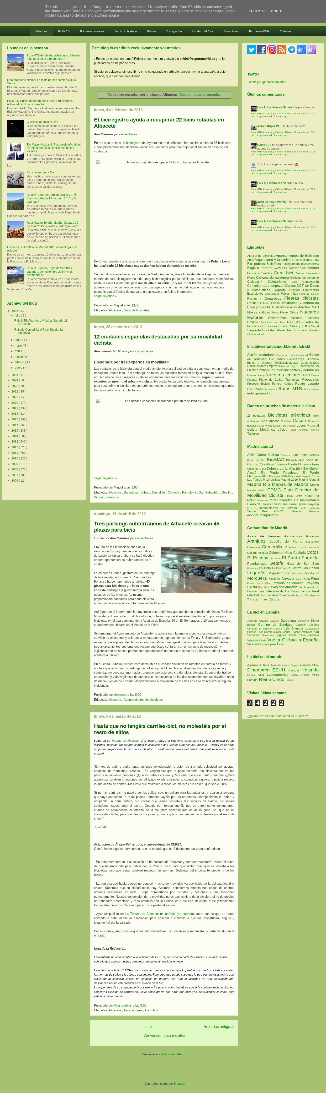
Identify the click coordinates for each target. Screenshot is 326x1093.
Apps (251, 260)
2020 (15, 402)
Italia (262, 674)
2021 (15, 397)
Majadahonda (280, 573)
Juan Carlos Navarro (271, 202)
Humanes (253, 568)
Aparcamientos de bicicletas (143, 699)
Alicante (264, 620)
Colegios (285, 31)
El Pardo (311, 472)
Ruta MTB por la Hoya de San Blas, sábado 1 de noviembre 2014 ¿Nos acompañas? (50, 272)
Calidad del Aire (202, 31)
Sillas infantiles (299, 429)
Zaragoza (112, 497)
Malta (295, 674)
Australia (276, 665)
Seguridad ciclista (261, 330)
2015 (15, 430)
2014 (15, 436)
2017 (15, 419)
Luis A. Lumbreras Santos (275, 107)
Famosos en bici (309, 293)
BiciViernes (295, 359)
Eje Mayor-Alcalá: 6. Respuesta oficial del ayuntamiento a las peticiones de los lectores (54, 148)
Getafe (277, 563)
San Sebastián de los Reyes (279, 591)
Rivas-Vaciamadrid (284, 587)
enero (19, 367)
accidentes (312, 330)
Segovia (282, 635)
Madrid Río (259, 484)
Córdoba (174, 492)
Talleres (280, 330)
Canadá (306, 665)
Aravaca (286, 455)
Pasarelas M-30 (267, 500)
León (261, 631)
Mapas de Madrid (291, 484)
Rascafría (263, 587)
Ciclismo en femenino (304, 277)
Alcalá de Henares (265, 536)
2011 (15, 452)
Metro (314, 485)
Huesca (252, 631)
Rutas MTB (290, 388)
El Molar (276, 558)
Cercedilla (273, 546)
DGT (301, 285)
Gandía (278, 628)
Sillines (315, 429)
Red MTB (296, 322)
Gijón (287, 628)
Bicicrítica (275, 264)
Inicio (148, 1027)
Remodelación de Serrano (279, 508)
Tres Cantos (270, 599)
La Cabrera (279, 568)
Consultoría (231, 31)
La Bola (265, 568)
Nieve (284, 312)
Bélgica (295, 665)
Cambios (286, 421)
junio (18, 340)
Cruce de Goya (288, 366)
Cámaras (313, 421)
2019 (15, 408)
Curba (114, 551)
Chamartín (281, 464)
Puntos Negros (282, 383)
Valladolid (253, 640)
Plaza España (298, 504)
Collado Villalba (258, 552)
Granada (298, 628)
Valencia (313, 635)
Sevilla (227, 492)
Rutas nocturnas (275, 326)
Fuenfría (310, 557)
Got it (276, 11)
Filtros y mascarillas (269, 425)
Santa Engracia (309, 508)
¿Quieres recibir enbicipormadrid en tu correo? (277, 716)
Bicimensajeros (310, 263)
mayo (19, 345)
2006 (15, 480)
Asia (267, 665)
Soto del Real (270, 595)
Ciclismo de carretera (273, 277)
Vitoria (99, 497)
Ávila (280, 644)
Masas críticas (259, 312)
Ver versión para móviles (164, 1035)
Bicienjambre (292, 264)
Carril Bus (267, 273)
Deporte (281, 290)
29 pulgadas (256, 415)
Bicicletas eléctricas (289, 415)
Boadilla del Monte (287, 541)
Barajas (314, 454)
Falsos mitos (290, 293)
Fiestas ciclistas (301, 298)
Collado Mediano (309, 547)
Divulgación (174, 31)
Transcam (254, 599)
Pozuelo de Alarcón (289, 583)
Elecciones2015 (308, 366)
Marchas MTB (308, 307)
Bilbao (145, 492)
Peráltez (252, 379)
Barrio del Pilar (257, 460)
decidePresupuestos (262, 515)
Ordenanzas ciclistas (287, 318)
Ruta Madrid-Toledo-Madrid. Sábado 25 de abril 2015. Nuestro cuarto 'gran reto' (52, 224)
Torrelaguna (312, 595)
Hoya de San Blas (302, 563)
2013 (15, 441)
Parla (307, 578)
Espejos (252, 425)
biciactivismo (311, 389)
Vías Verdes (255, 644)
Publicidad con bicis (273, 322)
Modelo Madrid (257, 490)
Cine (297, 281)
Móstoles (275, 578)
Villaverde (313, 511)
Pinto (315, 578)
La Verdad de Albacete (123, 740)
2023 (15, 386)
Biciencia (313, 359)
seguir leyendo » (105, 296)
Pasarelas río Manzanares (298, 500)
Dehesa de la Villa (281, 468)
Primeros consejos (92, 31)
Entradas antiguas (219, 1027)
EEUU (280, 669)
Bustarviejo (312, 541)
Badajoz (275, 621)
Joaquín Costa (310, 476)
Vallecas (299, 511)
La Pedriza (295, 568)
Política (253, 322)
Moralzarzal (312, 573)
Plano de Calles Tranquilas (279, 379)
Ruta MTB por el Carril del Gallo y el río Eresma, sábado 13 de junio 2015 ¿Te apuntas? (52, 198)
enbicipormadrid (259, 393)
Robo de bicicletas (136, 310)
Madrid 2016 (290, 479)
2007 (15, 475)
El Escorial (259, 557)
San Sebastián (209, 492)
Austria (286, 665)
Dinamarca (259, 669)
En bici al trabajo (126, 31)
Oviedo (296, 631)
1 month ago (281, 116)
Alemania (255, 665)
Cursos (291, 285)
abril (18, 351)
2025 (15, 375)
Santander (269, 635)
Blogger (179, 1083)
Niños (295, 312)
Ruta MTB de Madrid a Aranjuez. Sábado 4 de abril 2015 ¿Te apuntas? (53, 57)
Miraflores (298, 573)
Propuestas (310, 379)
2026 (15, 310)
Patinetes (313, 318)
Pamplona (189, 492)
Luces (301, 425)
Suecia (290, 680)
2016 (15, 425)
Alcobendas (295, 536)
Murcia (268, 631)
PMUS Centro (311, 375)
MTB (271, 307)
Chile (315, 665)
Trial (290, 330)
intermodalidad (255, 334)
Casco (299, 273)
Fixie (284, 425)
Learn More (256, 11)
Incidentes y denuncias (300, 303)
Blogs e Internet (260, 268)
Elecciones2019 (279, 476)
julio (18, 315)
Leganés (257, 572)
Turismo (299, 330)
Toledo (303, 635)
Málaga (278, 631)
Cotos (313, 552)
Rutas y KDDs (300, 326)
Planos (151, 31)
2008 (15, 469)
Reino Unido (272, 679)
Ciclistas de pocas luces (42, 122)
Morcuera (258, 578)
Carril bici (151, 1010)
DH (307, 285)
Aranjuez (258, 541)
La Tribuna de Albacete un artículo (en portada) (160, 914)
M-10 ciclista (272, 479)
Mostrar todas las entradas (200, 94)
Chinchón (292, 547)
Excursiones (256, 293)
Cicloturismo (280, 281)
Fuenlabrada (258, 563)
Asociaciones (133, 1010)
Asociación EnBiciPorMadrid (292, 355)
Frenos (291, 425)
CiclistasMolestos (286, 362)
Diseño (296, 290)
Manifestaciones (286, 307)
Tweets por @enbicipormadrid (266, 82)
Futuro (265, 303)
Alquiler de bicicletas (261, 255)
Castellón (159, 492)
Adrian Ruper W (268, 126)
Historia (276, 303)
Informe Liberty (256, 375)
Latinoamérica (279, 674)
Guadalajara (312, 628)
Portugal (253, 680)
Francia (294, 670)
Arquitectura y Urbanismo (274, 260)
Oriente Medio (309, 674)
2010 (15, 458)
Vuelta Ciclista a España (293, 639)
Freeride (253, 303)
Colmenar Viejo (281, 552)
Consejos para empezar (266, 285)
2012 (15, 447)
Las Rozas (310, 568)
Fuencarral (295, 476)
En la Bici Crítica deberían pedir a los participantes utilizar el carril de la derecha (40, 102)
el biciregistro (132, 143)
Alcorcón (312, 536)
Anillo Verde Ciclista (264, 455)
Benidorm (304, 620)
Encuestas (311, 290)
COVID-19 (281, 268)
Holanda (310, 669)
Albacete (115, 310)
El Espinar (266, 628)
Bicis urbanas (270, 421)
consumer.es (144, 351)
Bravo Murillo (295, 460)
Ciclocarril (257, 281)
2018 (15, 413)
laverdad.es (129, 134)
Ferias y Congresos (265, 298)
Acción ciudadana (261, 355)
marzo (19, 356)
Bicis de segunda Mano (42, 172)
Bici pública (257, 264)
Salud (315, 326)
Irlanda (252, 675)
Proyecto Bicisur (258, 383)
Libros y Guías (257, 307)
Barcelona (131, 492)
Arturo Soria (301, 455)
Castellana (267, 464)
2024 (15, 380)
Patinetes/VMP (259, 31)
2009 (15, 464)
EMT (299, 468)
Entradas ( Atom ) (174, 1054)
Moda (276, 312)
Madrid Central (309, 479)
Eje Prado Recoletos (282, 472)
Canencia (254, 547)
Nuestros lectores (283, 374)
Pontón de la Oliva (260, 583)
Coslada (300, 552)
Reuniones (270, 389)
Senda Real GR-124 (269, 511)
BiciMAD (64, 31)
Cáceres (314, 624)
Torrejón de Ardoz (292, 595)
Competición (310, 281)
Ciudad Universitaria (303, 464)
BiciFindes (277, 359)
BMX (316, 260)
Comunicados (310, 362)
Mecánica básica (273, 429)
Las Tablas (255, 479)
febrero (20, 362)
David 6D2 (264, 145)
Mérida (287, 631)
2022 (15, 391)
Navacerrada (292, 578)
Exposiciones (273, 293)
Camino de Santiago (276, 624)
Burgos (252, 624)
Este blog (41, 31)
